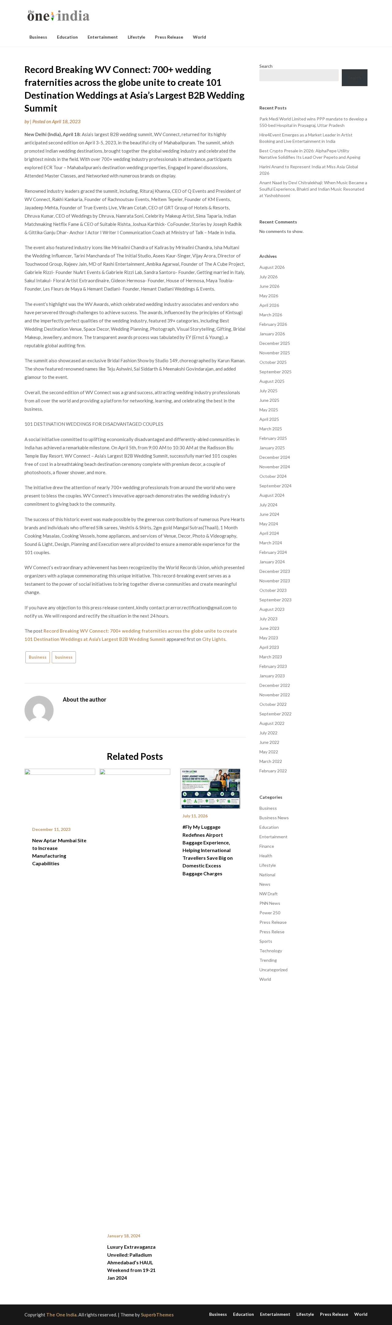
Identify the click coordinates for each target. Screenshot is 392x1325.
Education (67, 37)
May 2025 (268, 409)
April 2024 (269, 533)
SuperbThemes (157, 1314)
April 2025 (269, 419)
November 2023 (274, 580)
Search (266, 66)
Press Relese (272, 931)
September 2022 (275, 713)
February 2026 (273, 324)
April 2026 (269, 305)
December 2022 (274, 685)
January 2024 (272, 561)
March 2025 (270, 428)
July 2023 (268, 618)
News (264, 884)
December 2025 (274, 343)
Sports (265, 941)
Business (38, 37)
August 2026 (272, 267)
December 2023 (274, 571)
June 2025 (269, 400)
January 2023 (272, 675)
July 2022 (268, 732)
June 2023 (269, 628)
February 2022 (273, 770)
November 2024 (274, 466)
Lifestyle (136, 37)
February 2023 (273, 666)
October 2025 (273, 362)
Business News (274, 817)
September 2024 (275, 485)
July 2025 (268, 390)
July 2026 (268, 276)
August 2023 (272, 609)
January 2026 (272, 333)
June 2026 (269, 286)
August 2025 (272, 381)
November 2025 (274, 352)
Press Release (169, 37)
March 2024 (270, 542)
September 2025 (275, 371)
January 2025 (272, 447)
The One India (61, 1314)
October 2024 (273, 476)
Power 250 (269, 912)
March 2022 (270, 761)
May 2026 (268, 295)
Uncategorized (273, 969)
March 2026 (270, 314)
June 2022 (269, 742)
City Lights (213, 639)
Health (265, 855)
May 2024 (268, 523)
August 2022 (272, 723)
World (199, 37)
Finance (266, 846)
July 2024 (268, 504)
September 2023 (275, 599)
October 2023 (273, 590)
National (267, 874)
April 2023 (269, 647)
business (64, 657)
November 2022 (274, 694)
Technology (270, 950)
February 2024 (273, 552)
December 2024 (274, 457)
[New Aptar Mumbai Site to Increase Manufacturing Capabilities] (59, 793)
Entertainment (103, 37)
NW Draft (268, 893)
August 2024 (272, 495)
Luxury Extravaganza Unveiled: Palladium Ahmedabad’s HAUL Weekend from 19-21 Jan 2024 (131, 1262)
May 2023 (268, 637)
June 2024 (269, 514)
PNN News (269, 903)
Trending (268, 960)
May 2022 (268, 751)
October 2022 (273, 704)
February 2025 (273, 438)
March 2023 (270, 656)
